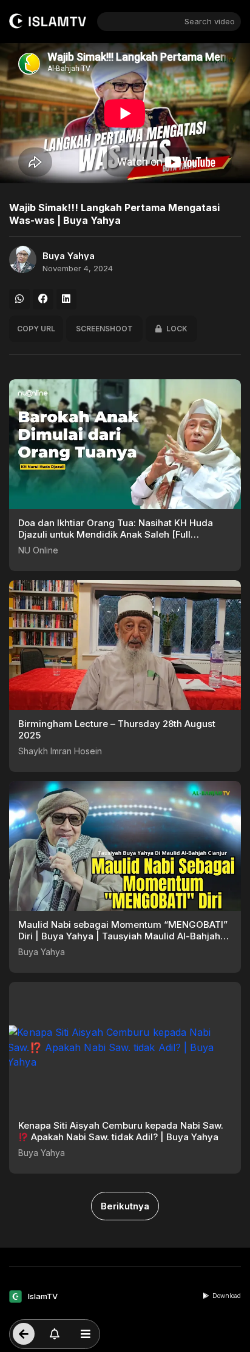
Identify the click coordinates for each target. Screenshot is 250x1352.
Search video (209, 21)
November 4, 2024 (77, 268)
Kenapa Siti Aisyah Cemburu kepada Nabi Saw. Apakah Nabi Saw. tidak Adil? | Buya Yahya (120, 1131)
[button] (19, 299)
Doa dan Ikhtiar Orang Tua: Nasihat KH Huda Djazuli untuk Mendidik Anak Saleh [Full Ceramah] (115, 534)
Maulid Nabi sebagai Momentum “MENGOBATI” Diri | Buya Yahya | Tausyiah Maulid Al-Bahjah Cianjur (123, 936)
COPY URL (36, 328)
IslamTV (43, 1296)
